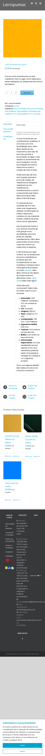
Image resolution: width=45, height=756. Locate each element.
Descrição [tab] (7, 124)
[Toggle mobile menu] (40, 3)
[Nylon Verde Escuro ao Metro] (33, 423)
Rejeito (22, 751)
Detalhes (17, 456)
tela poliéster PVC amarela (29, 114)
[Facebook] (22, 639)
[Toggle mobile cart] (32, 3)
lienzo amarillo (20, 108)
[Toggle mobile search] (36, 3)
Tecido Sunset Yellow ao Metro (12, 439)
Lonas (16, 106)
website (28, 270)
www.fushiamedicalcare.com (28, 620)
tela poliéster (10, 111)
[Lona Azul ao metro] (12, 470)
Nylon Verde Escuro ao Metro (31, 439)
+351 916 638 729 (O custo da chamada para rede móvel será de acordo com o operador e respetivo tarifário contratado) (21, 554)
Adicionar (27, 93)
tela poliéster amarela (26, 111)
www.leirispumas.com (25, 609)
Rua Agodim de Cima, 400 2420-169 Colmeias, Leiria (22, 528)
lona (28, 108)
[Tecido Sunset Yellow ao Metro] (12, 423)
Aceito (22, 745)
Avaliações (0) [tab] (7, 137)
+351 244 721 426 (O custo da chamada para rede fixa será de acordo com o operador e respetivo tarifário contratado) (22, 585)
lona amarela (37, 108)
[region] (22, 737)
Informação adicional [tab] (8, 130)
